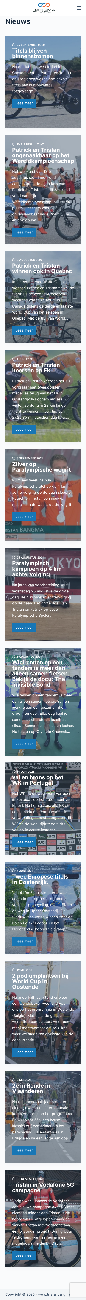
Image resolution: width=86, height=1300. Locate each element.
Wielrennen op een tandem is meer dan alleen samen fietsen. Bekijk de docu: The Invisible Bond (40, 673)
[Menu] (79, 8)
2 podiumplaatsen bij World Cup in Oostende (40, 981)
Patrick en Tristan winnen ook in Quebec (42, 268)
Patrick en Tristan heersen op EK (36, 368)
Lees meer (26, 104)
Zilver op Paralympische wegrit (41, 467)
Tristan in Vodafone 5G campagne (43, 1187)
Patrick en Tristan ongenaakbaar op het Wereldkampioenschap (43, 155)
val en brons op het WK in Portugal (37, 780)
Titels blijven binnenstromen (32, 53)
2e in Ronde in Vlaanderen (31, 1088)
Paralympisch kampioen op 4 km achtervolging (37, 569)
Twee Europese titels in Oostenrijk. (40, 879)
